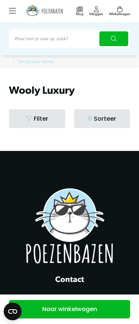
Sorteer (105, 118)
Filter (41, 118)
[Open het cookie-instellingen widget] (12, 311)
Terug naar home (36, 61)
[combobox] (69, 39)
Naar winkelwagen (69, 309)
